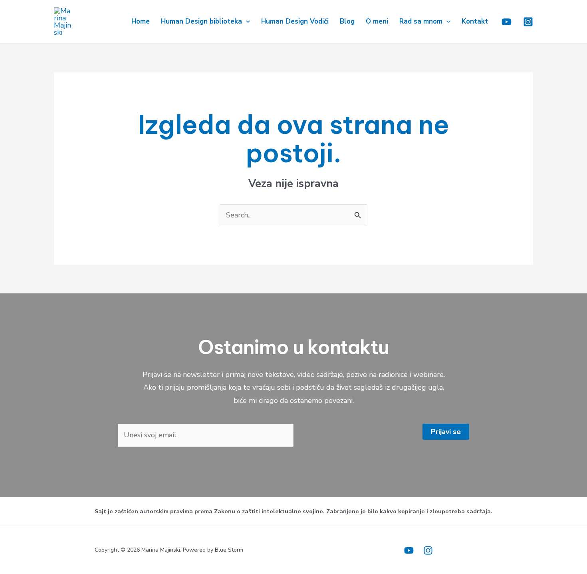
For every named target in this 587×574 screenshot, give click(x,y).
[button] (246, 22)
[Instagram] (528, 22)
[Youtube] (507, 22)
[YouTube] (409, 550)
